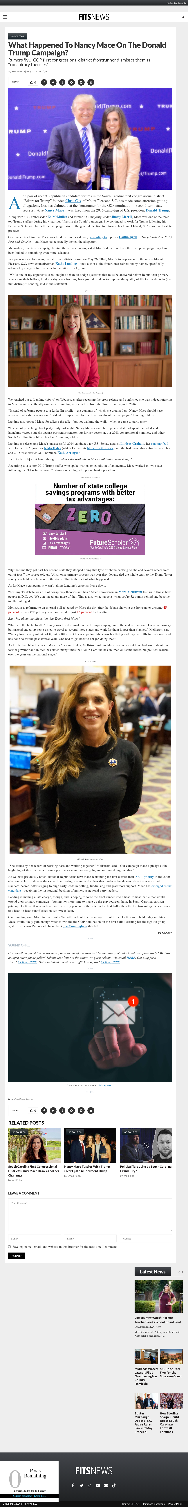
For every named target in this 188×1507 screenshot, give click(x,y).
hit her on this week (100, 448)
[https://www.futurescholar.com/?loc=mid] (90, 554)
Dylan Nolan (74, 1175)
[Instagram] (92, 1485)
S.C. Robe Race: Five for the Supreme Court (171, 1372)
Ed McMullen (57, 216)
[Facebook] (76, 1485)
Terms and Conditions (154, 1504)
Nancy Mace (54, 210)
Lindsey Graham (132, 443)
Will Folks (17, 1180)
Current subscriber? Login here (29, 1495)
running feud (159, 443)
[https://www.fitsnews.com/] (94, 1470)
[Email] (108, 1485)
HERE (131, 957)
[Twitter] (84, 1485)
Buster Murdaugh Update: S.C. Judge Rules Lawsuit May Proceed (143, 1423)
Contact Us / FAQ (130, 1504)
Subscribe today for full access (29, 1491)
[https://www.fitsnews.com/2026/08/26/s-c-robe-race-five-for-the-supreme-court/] (171, 1356)
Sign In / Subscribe (177, 2)
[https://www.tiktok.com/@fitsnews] (114, 1485)
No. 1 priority (144, 876)
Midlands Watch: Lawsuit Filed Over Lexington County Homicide (146, 1376)
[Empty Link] (179, 1272)
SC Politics (17, 36)
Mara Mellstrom (130, 591)
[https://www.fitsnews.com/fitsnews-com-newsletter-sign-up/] (90, 1027)
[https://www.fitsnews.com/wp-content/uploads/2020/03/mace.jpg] (90, 760)
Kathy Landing (66, 263)
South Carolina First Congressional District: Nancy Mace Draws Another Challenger (33, 1171)
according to (98, 237)
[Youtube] (100, 1485)
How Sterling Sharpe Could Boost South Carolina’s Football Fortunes (169, 1423)
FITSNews (17, 71)
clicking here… (106, 1085)
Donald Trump (157, 210)
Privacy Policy (175, 1504)
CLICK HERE (27, 962)
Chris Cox (73, 200)
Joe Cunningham (75, 926)
